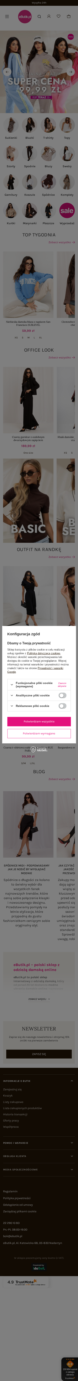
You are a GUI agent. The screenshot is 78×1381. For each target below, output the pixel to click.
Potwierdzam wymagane (39, 733)
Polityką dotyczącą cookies (43, 653)
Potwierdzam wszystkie (39, 721)
